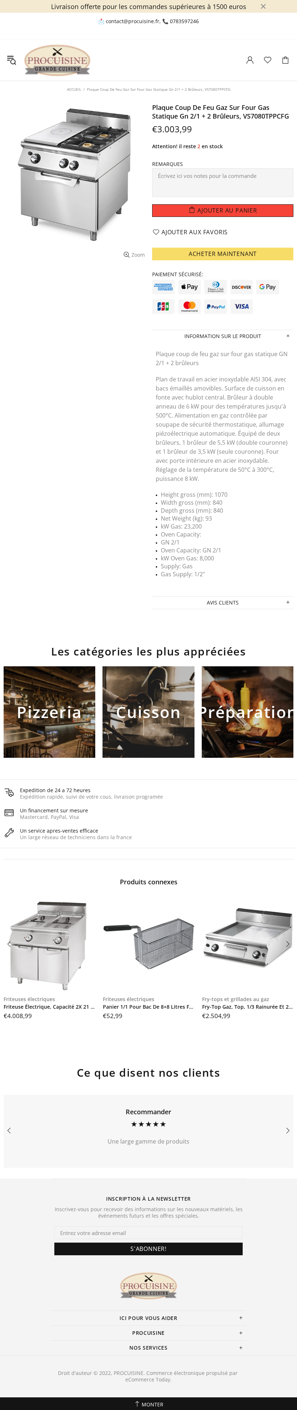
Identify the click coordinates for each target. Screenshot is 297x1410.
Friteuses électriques (29, 999)
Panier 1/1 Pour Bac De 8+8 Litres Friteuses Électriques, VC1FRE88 (149, 1007)
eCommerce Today (147, 1379)
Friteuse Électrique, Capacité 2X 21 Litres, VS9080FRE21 (50, 1007)
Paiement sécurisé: (177, 274)
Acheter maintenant (223, 254)
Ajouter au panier (49, 724)
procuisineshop (57, 60)
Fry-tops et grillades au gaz (235, 999)
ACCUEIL (74, 89)
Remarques (167, 164)
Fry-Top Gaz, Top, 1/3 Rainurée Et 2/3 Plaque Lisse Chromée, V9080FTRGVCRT (248, 1007)
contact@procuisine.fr (132, 21)
